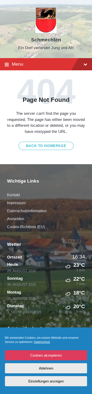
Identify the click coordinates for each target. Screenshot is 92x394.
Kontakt (13, 195)
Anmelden (15, 219)
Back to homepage (46, 146)
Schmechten (46, 40)
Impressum (16, 203)
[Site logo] (46, 31)
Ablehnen (46, 368)
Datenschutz (42, 342)
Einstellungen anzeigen (46, 381)
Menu (17, 64)
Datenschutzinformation (27, 211)
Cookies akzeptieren (46, 355)
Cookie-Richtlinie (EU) (26, 227)
